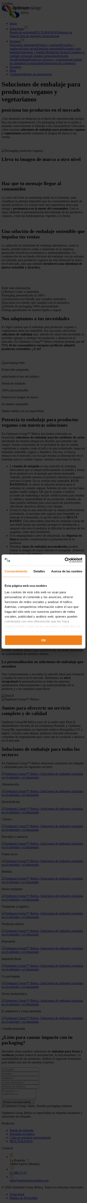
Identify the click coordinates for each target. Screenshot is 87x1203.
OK (43, 640)
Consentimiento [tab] (16, 571)
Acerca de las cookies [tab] (66, 571)
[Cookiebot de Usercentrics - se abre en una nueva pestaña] (64, 560)
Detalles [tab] (39, 571)
